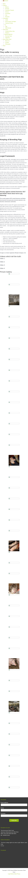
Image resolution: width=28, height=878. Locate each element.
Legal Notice (11, 873)
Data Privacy (17, 873)
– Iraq (5, 15)
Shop (4, 45)
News (4, 3)
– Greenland (7, 13)
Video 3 (2, 265)
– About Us (6, 40)
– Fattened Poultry (8, 23)
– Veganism (7, 37)
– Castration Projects (9, 10)
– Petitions (6, 32)
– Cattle (6, 19)
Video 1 (2, 258)
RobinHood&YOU (8, 34)
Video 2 (2, 262)
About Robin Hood (7, 39)
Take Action (5, 29)
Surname (3, 813)
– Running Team (8, 36)
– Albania (6, 7)
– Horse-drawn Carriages (10, 21)
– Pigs (5, 26)
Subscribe (14, 820)
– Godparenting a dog (9, 31)
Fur (5, 24)
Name (2, 808)
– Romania (6, 16)
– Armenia (6, 8)
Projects (5, 5)
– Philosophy (7, 44)
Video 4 (2, 268)
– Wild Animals (7, 28)
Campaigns (5, 18)
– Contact (6, 42)
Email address (4, 802)
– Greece (6, 11)
